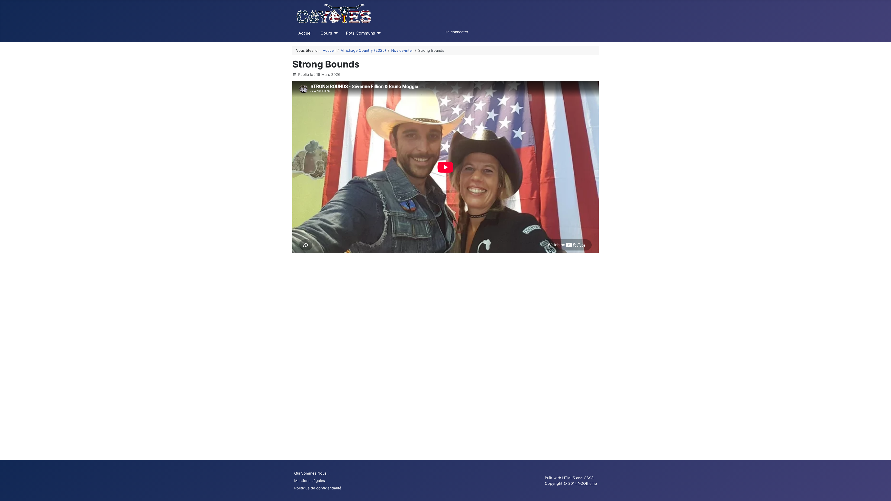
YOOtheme (587, 483)
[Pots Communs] (378, 33)
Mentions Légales (309, 480)
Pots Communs (360, 33)
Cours (326, 33)
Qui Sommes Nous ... (312, 473)
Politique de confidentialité (317, 488)
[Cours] (335, 33)
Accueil (305, 33)
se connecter (457, 31)
